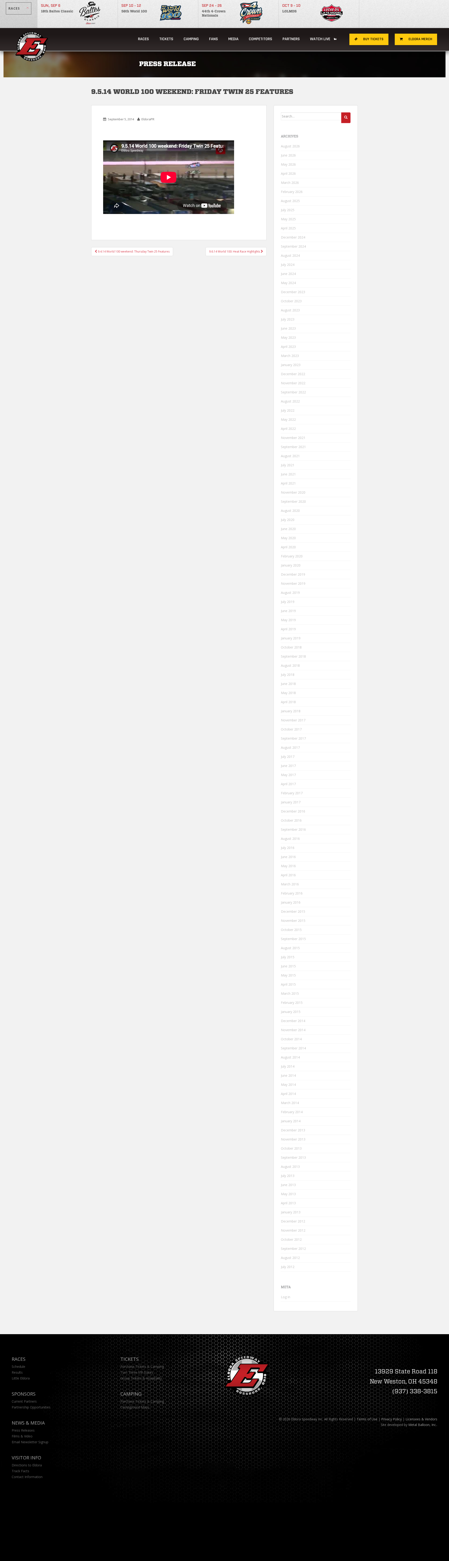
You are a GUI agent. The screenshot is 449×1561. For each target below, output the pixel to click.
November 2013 (293, 1139)
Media (233, 39)
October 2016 (291, 820)
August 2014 (290, 1057)
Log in (285, 1297)
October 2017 (291, 729)
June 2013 (288, 1185)
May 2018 (288, 693)
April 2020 (288, 547)
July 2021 (287, 465)
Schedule (18, 1366)
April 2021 (288, 483)
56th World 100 (134, 11)
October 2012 (291, 1239)
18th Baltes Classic (57, 11)
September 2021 (293, 447)
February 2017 (292, 793)
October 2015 (291, 929)
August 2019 (290, 592)
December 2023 (293, 292)
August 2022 (290, 401)
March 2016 (290, 884)
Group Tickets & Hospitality (141, 1378)
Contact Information (27, 1477)
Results (17, 1372)
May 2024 (288, 283)
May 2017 (288, 775)
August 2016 (290, 838)
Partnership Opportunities (31, 1407)
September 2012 (293, 1248)
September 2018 (293, 656)
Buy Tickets (373, 39)
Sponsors (24, 1394)
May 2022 (288, 419)
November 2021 (293, 437)
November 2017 (293, 720)
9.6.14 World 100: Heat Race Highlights (235, 251)
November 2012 (293, 1230)
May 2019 (288, 620)
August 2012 (290, 1257)
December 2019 (293, 574)
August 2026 (290, 146)
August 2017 (290, 747)
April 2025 (288, 228)
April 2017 (288, 784)
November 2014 (293, 1030)
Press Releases (23, 1430)
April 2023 (288, 346)
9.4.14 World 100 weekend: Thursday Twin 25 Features (133, 251)
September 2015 (293, 939)
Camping (131, 1394)
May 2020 (288, 538)
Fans (213, 39)
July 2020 (287, 519)
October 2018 (291, 647)
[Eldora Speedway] (32, 39)
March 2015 (290, 993)
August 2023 (290, 310)
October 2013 (291, 1148)
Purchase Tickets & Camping (142, 1366)
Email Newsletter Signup (30, 1442)
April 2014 (288, 1093)
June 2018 (288, 683)
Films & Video (22, 1436)
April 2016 (288, 875)
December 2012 (293, 1221)
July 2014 (287, 1066)
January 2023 (291, 365)
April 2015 (288, 984)
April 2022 (288, 428)
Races (143, 39)
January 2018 (291, 711)
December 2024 (293, 237)
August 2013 (290, 1166)
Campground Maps (134, 1407)
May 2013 (288, 1194)
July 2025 (287, 210)
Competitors (260, 39)
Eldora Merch (420, 39)
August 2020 (290, 510)
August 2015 (290, 948)
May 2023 (288, 337)
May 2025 (288, 219)
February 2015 (292, 1002)
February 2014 (292, 1112)
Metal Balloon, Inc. (422, 1424)
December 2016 (293, 811)
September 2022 (293, 392)
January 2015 (291, 1011)
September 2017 (293, 738)
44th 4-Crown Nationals (213, 13)
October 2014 (291, 1039)
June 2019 (288, 611)
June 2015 (288, 966)
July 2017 (287, 756)
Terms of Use (367, 1419)
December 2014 (293, 1021)
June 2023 (288, 328)
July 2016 (287, 847)
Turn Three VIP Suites (136, 1372)
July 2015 (287, 957)
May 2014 (288, 1084)
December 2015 (293, 911)
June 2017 (288, 765)
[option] (77, 14)
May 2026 (288, 164)
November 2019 (293, 583)
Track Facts (20, 1471)
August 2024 (290, 255)
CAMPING (191, 39)
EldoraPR (147, 119)
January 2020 (291, 565)
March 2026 (290, 182)
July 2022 (287, 410)
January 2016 (291, 902)
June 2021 (288, 474)
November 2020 (293, 492)
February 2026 (292, 191)
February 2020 (292, 556)
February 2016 (292, 893)
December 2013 (293, 1130)
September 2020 (293, 501)
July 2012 (287, 1267)
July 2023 (287, 319)
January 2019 (291, 638)
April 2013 (288, 1203)
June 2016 (288, 857)
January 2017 (291, 802)
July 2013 (287, 1175)
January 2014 (291, 1121)
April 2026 (288, 173)
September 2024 (293, 246)
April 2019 (288, 629)
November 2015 (293, 920)
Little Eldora (21, 1378)
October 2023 (291, 301)
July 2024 (287, 264)
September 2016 (293, 829)
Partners (291, 39)
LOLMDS (289, 11)
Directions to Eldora (27, 1465)
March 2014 (290, 1103)
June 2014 (288, 1075)
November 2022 (293, 383)
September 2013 (293, 1157)
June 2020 (288, 529)
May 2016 (288, 866)
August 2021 (290, 456)
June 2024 (288, 273)
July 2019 (287, 601)
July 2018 (287, 674)
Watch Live (320, 39)
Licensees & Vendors (421, 1419)
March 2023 (290, 355)
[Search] (346, 117)
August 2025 (290, 201)
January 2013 (291, 1212)
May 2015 (288, 975)
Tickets (166, 39)
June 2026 (288, 155)
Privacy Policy (391, 1419)
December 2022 (293, 374)
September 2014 (293, 1048)
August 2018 (290, 665)
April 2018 (288, 702)
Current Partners (24, 1401)
